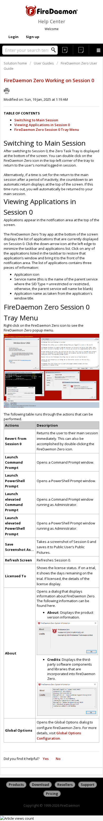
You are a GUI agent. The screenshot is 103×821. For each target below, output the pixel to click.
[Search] (55, 50)
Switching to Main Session (36, 120)
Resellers (65, 784)
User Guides (44, 63)
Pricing (52, 793)
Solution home (16, 63)
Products (16, 784)
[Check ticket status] (81, 49)
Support (87, 784)
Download (40, 784)
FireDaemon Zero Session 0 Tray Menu (46, 129)
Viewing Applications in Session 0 (42, 124)
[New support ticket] (65, 49)
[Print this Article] (7, 91)
